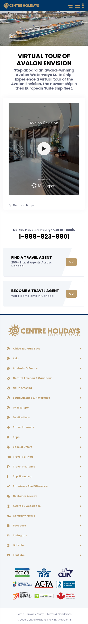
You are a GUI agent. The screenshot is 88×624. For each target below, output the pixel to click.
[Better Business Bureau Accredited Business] (65, 584)
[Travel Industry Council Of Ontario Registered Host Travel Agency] (22, 572)
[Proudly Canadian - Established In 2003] (65, 596)
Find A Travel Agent (31, 257)
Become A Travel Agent (35, 290)
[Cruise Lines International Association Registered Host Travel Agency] (65, 572)
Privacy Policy (35, 614)
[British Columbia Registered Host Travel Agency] (22, 584)
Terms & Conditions (59, 614)
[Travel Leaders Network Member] (22, 596)
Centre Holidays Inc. (39, 619)
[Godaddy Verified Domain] (44, 596)
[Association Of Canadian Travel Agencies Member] (44, 584)
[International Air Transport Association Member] (44, 572)
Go (71, 262)
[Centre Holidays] (21, 5)
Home (20, 614)
